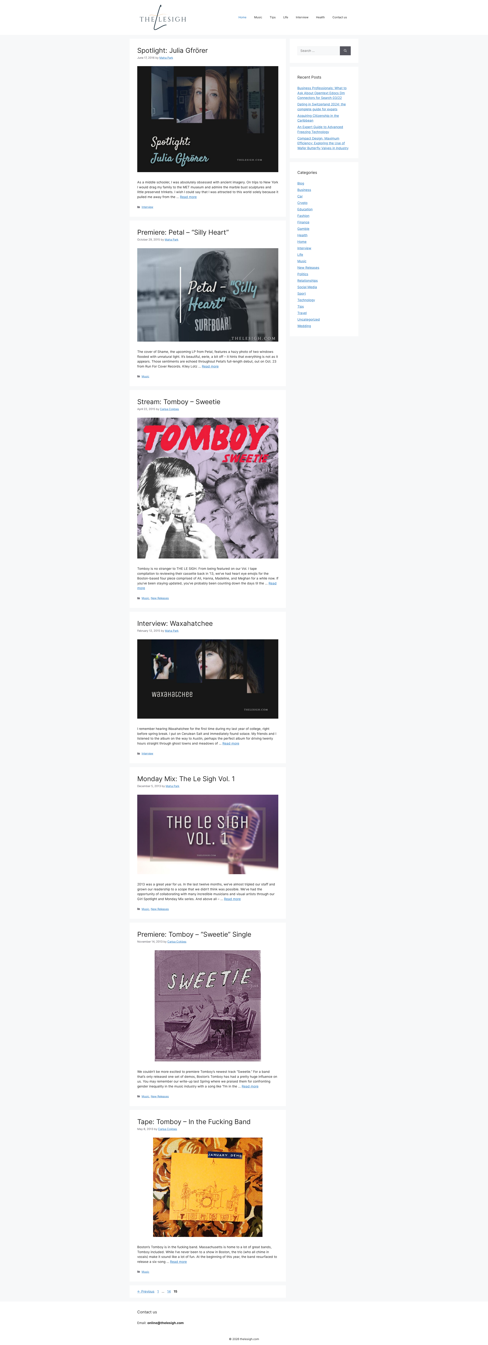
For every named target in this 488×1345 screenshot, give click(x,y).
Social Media (307, 287)
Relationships (307, 280)
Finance (303, 222)
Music (258, 17)
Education (305, 209)
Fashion (303, 216)
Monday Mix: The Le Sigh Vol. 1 (186, 779)
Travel (302, 313)
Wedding (304, 326)
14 (169, 1291)
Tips (273, 17)
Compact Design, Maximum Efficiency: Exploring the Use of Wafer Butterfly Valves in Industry (322, 143)
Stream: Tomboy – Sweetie (178, 402)
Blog (300, 183)
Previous (145, 1291)
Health (320, 17)
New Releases (160, 598)
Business (304, 190)
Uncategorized (308, 319)
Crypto (302, 203)
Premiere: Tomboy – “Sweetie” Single (194, 934)
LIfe (285, 17)
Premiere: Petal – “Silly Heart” (183, 232)
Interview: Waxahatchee (175, 623)
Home (242, 17)
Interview (302, 17)
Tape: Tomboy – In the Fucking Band (194, 1122)
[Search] (345, 50)
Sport (301, 293)
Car (300, 196)
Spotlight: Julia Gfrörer (172, 50)
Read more (188, 197)
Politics (302, 274)
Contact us (339, 17)
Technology (306, 300)
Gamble (303, 229)
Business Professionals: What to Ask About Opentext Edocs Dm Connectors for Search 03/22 (322, 93)
